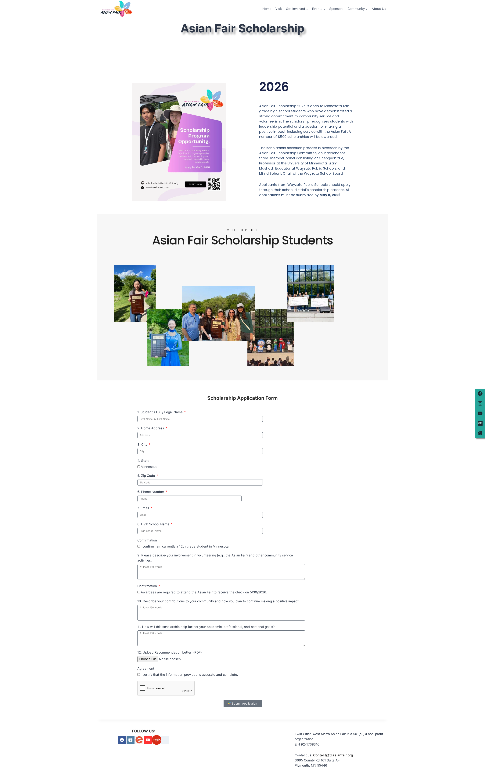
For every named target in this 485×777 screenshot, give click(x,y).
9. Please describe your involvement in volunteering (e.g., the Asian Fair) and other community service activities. (215, 557)
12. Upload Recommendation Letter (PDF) (169, 652)
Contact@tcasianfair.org (333, 755)
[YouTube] (148, 740)
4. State (143, 461)
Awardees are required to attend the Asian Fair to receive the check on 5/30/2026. (204, 592)
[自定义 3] (165, 740)
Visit (278, 9)
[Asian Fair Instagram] (131, 740)
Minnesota (149, 467)
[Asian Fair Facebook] (122, 740)
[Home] (480, 433)
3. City (142, 444)
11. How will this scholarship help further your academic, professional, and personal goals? (206, 627)
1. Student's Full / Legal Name (160, 412)
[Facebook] (480, 393)
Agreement (145, 668)
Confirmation (147, 540)
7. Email (143, 508)
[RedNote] (157, 740)
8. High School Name (153, 524)
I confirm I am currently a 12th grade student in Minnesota (185, 546)
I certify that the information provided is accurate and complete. (189, 674)
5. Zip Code (146, 476)
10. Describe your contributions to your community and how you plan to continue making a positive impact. (218, 601)
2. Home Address (151, 428)
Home (266, 9)
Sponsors (336, 9)
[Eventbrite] (139, 740)
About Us (379, 9)
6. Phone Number (151, 492)
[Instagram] (480, 403)
